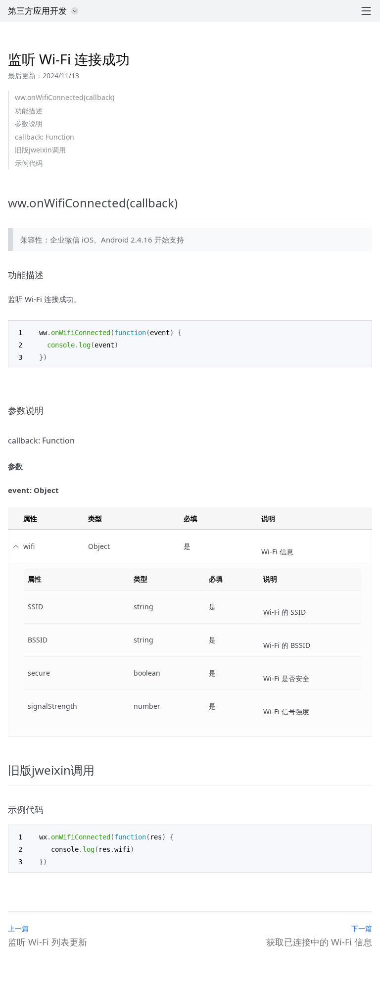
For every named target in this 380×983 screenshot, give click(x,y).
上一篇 (18, 928)
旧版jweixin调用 (40, 149)
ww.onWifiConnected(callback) (64, 97)
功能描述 (29, 110)
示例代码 (29, 163)
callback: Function (44, 137)
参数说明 (29, 123)
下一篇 (361, 928)
